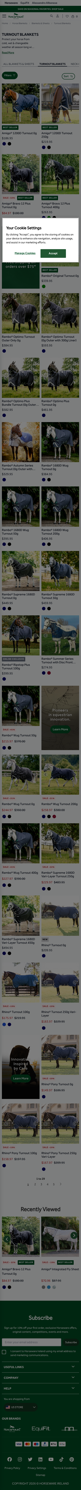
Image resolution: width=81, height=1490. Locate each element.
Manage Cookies (25, 253)
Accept (53, 253)
